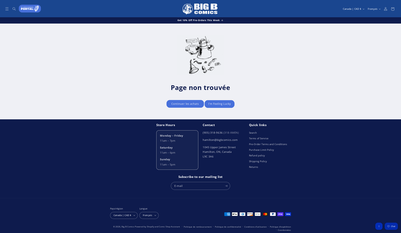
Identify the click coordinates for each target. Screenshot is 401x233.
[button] (6, 9)
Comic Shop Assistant (169, 226)
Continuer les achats (185, 104)
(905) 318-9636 (221, 132)
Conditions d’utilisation (255, 227)
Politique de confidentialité (228, 227)
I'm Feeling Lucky (219, 104)
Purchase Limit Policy (261, 149)
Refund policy (257, 155)
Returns (253, 166)
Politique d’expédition (280, 227)
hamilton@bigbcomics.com (220, 140)
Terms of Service (258, 138)
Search (253, 132)
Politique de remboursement (198, 227)
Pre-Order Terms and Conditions (268, 144)
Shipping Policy (258, 161)
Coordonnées (284, 230)
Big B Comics (128, 226)
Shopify (150, 226)
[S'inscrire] (226, 186)
